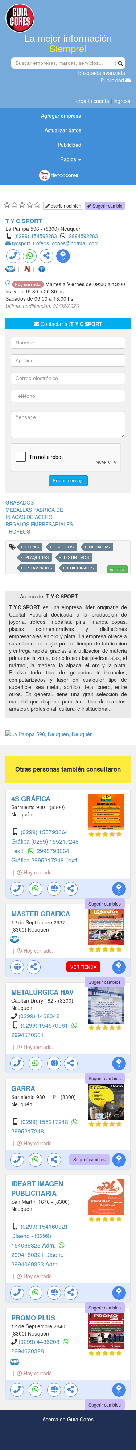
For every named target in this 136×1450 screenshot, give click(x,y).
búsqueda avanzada (101, 72)
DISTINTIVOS (76, 557)
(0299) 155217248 (45, 1121)
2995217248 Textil (55, 860)
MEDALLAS (99, 547)
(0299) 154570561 (45, 1025)
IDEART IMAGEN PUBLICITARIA (37, 1188)
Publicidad (112, 80)
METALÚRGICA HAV (42, 992)
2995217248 (27, 1131)
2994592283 (83, 235)
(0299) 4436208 (39, 1341)
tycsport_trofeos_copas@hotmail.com (55, 243)
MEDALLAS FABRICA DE (34, 509)
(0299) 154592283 (35, 235)
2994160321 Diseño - (39, 1254)
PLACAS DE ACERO (29, 517)
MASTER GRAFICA (40, 914)
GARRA (23, 1088)
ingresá (122, 100)
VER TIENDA (83, 967)
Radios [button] (69, 159)
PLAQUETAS (37, 557)
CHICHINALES (80, 568)
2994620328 (27, 1351)
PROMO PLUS (33, 1317)
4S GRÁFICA (30, 798)
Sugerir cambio (107, 205)
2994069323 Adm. (35, 1264)
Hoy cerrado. (37, 872)
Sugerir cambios (104, 903)
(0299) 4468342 (38, 1016)
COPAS (32, 547)
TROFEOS (17, 531)
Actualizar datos (63, 130)
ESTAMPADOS (38, 568)
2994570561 (27, 1035)
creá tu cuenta (92, 100)
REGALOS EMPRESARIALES (39, 524)
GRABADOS (19, 502)
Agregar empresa (61, 115)
